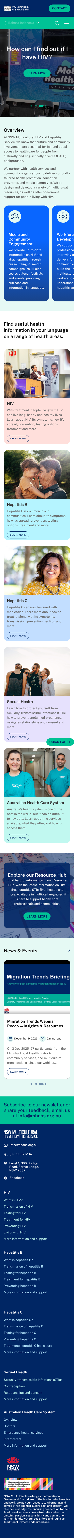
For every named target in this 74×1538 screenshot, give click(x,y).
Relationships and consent (23, 1393)
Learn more (18, 438)
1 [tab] (31, 106)
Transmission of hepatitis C (23, 1326)
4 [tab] (46, 106)
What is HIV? (13, 1200)
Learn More (37, 916)
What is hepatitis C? (18, 1320)
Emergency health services (23, 1432)
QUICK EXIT (58, 742)
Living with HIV (15, 1232)
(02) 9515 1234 (21, 1154)
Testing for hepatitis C (20, 1333)
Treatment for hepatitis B (22, 1279)
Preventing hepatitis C (20, 1339)
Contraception (14, 1386)
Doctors (9, 1426)
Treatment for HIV (17, 1219)
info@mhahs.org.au (39, 1115)
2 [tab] (36, 106)
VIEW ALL (59, 950)
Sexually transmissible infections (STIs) (33, 1380)
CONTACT (59, 8)
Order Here (37, 81)
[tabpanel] (37, 73)
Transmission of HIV (18, 1206)
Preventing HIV (15, 1226)
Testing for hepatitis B (20, 1273)
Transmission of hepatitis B (23, 1266)
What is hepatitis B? (18, 1260)
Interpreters (12, 1439)
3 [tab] (41, 106)
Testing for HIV (15, 1213)
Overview (10, 1420)
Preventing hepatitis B (20, 1286)
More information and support (25, 1239)
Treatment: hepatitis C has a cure (28, 1346)
